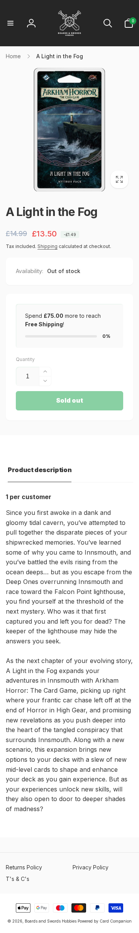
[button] (10, 23)
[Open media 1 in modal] (69, 129)
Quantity (25, 359)
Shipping (47, 246)
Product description (39, 470)
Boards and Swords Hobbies (50, 921)
